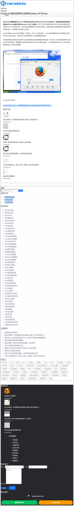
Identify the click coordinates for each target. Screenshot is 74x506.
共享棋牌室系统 (9, 197)
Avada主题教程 (10, 259)
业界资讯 (13, 100)
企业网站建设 (13, 369)
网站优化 (64, 375)
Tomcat (12, 365)
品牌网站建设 (9, 249)
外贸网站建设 (10, 246)
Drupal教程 (8, 267)
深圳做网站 (23, 375)
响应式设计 (9, 228)
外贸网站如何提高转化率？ (43, 105)
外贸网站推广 (44, 372)
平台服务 (15, 440)
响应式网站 (63, 369)
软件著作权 (42, 378)
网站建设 (4, 378)
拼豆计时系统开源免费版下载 (11, 131)
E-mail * (26, 467)
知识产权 (8, 317)
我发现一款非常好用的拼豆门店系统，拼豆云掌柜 (17, 142)
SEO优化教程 (10, 236)
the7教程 (4, 365)
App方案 (8, 213)
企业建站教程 (10, 244)
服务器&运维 (10, 272)
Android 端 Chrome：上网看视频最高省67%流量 (18, 105)
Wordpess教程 (10, 239)
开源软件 (9, 226)
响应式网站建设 (6, 372)
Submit (4, 488)
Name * (3, 467)
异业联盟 (8, 309)
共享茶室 (22, 369)
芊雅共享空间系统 (11, 322)
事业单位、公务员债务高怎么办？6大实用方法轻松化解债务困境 (25, 337)
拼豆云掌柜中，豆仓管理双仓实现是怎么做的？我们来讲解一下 (20, 119)
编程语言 (9, 218)
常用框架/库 (9, 262)
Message (3, 483)
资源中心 (15, 458)
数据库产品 (9, 231)
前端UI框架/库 (10, 275)
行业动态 (8, 288)
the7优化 (69, 362)
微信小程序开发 (11, 296)
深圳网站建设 (45, 375)
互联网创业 (9, 233)
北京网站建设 (37, 369)
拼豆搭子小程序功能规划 (12, 351)
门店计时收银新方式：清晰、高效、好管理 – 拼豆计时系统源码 (21, 164)
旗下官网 (15, 453)
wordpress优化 (30, 365)
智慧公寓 (8, 314)
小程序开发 (15, 445)
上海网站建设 (65, 365)
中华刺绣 (8, 301)
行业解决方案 (10, 283)
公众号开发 (15, 447)
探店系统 (14, 375)
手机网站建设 (5, 375)
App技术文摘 (9, 241)
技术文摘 (8, 278)
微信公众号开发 (10, 293)
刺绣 (30, 369)
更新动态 (9, 280)
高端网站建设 (10, 252)
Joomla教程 (9, 270)
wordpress (20, 365)
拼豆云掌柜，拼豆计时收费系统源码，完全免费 (19, 343)
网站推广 (22, 378)
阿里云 (50, 378)
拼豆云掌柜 (8, 312)
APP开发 (4, 362)
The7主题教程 (10, 254)
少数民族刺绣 (54, 372)
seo (24, 362)
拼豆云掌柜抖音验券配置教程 (13, 340)
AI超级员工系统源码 (10, 332)
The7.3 (52, 362)
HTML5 (8, 215)
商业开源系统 (9, 304)
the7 (45, 362)
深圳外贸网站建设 (34, 375)
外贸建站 (25, 372)
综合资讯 (9, 223)
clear (8, 488)
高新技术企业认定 (11, 325)
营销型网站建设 (32, 378)
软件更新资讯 (10, 286)
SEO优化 (30, 362)
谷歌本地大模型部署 (8, 176)
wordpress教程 (54, 365)
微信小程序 (64, 372)
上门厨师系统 (8, 202)
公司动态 (9, 210)
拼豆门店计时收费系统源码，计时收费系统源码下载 (17, 153)
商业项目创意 (9, 306)
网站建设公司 (13, 378)
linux (11, 362)
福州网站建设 (55, 375)
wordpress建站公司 (42, 365)
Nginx (17, 362)
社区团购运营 (9, 319)
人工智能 (8, 291)
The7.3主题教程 (10, 257)
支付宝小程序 (9, 299)
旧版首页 (15, 460)
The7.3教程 (60, 362)
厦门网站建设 (48, 369)
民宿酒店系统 (8, 200)
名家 (56, 369)
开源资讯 (15, 455)
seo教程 (39, 362)
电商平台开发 (9, 265)
